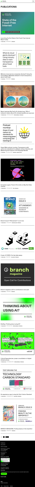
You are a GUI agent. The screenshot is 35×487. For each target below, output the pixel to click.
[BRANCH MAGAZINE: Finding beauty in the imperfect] (17, 414)
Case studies (15, 396)
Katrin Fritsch (3, 41)
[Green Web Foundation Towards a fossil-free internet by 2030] (3, 1)
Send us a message (4, 446)
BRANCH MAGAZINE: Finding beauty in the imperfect (16, 428)
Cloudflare (2, 468)
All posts (2, 482)
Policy (14, 188)
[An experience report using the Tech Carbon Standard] (17, 379)
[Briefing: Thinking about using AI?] (17, 309)
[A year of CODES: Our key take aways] (17, 240)
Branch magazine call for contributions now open (15, 289)
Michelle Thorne (4, 114)
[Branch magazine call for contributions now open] (17, 274)
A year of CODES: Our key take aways (11, 255)
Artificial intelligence (16, 114)
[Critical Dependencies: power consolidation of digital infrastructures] (17, 343)
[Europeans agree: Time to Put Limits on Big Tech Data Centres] (17, 170)
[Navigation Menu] (33, 1)
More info (4, 473)
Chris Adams (3, 152)
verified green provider (4, 464)
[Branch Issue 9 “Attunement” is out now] (17, 206)
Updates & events (19, 152)
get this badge (3, 465)
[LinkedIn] (1, 478)
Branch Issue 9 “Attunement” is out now (12, 220)
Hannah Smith (4, 188)
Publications (13, 41)
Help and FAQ (3, 444)
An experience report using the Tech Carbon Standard (16, 394)
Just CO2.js (6, 482)
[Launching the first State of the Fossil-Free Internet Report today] (17, 23)
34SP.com (7, 468)
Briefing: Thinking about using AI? (10, 324)
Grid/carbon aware (14, 222)
